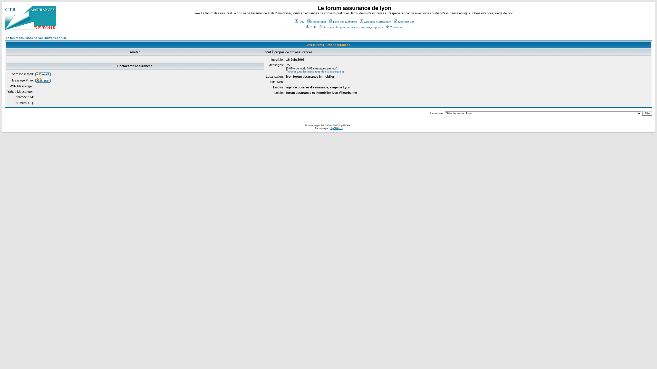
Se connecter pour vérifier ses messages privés (353, 27)
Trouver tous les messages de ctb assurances (315, 71)
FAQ (301, 21)
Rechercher (318, 21)
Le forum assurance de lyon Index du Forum (36, 37)
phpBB (320, 125)
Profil (313, 27)
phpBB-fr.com (336, 128)
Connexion (396, 27)
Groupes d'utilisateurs (377, 21)
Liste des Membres (345, 21)
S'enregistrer (406, 21)
